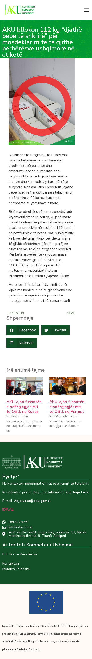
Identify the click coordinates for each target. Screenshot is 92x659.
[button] (22, 330)
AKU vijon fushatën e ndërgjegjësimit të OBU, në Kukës (24, 406)
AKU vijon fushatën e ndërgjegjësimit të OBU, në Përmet (66, 406)
